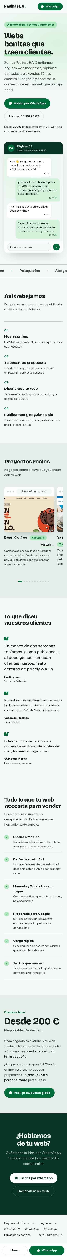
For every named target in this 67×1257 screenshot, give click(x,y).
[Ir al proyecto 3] (27, 581)
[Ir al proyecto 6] (35, 581)
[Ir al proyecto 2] (24, 581)
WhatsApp (52, 6)
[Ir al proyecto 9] (43, 581)
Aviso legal (51, 1229)
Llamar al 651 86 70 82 (34, 1191)
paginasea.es (48, 1223)
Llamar (15, 1250)
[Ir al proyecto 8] (40, 581)
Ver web (47, 544)
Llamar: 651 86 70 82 (24, 116)
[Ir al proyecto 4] (29, 581)
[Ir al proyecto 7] (37, 581)
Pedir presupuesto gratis (32, 1093)
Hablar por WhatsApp (30, 103)
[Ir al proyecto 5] (32, 581)
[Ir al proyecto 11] (48, 581)
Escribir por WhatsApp (36, 1178)
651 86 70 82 (12, 1229)
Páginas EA (15, 6)
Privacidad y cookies (17, 1235)
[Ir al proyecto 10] (45, 581)
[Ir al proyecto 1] (20, 581)
